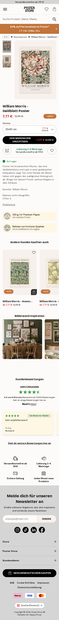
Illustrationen (20, 37)
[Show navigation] (5, 9)
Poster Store (36, 612)
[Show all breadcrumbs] (6, 37)
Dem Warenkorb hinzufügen (32, 140)
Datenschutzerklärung (29, 587)
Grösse (6, 123)
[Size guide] (7, 151)
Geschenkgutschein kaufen (32, 573)
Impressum (43, 582)
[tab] (46, 9)
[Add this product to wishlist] (51, 151)
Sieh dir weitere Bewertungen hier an (29, 443)
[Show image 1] (7, 46)
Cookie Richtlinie (26, 582)
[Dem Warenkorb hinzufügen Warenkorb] (34, 292)
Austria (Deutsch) (30, 605)
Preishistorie (9, 204)
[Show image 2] (7, 61)
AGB (12, 582)
